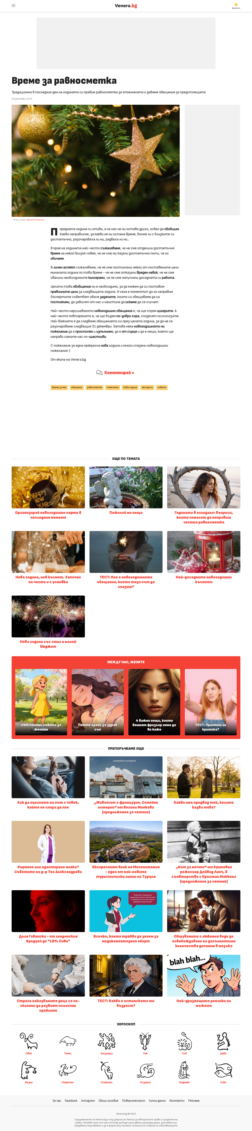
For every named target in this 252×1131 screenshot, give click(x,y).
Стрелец (106, 1082)
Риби (223, 1082)
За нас (57, 1100)
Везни (29, 1082)
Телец (67, 1053)
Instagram (88, 1100)
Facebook (71, 1100)
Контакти (176, 1100)
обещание (76, 387)
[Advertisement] (126, 41)
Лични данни (157, 1100)
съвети (162, 387)
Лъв (184, 1053)
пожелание (113, 387)
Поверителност (133, 1100)
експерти (147, 387)
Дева (223, 1053)
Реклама (193, 1100)
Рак (145, 1053)
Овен (29, 1053)
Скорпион (68, 1082)
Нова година (130, 387)
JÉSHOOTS (32, 220)
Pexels (41, 220)
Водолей (184, 1082)
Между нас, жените (126, 662)
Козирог (145, 1082)
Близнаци (107, 1053)
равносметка (94, 387)
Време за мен (59, 387)
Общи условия (108, 1100)
